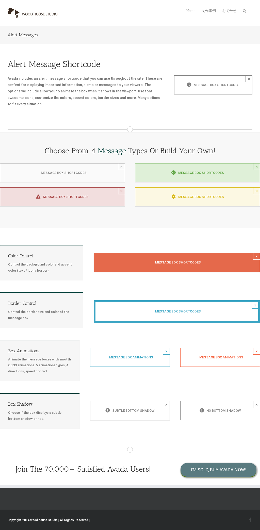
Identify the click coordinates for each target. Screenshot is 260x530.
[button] (244, 10)
